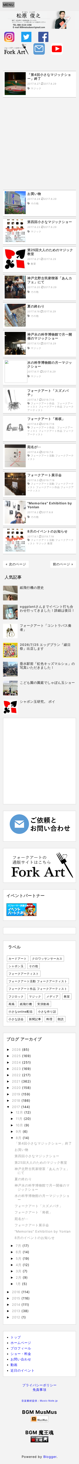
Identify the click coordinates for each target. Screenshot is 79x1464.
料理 (49, 1019)
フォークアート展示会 (32, 1225)
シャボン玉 (16, 966)
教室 (67, 996)
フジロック (16, 996)
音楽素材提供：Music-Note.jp (39, 1400)
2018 (16, 1100)
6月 (19, 1252)
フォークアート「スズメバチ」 (39, 1206)
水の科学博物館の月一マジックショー (42, 1198)
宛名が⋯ (21, 1219)
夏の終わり (23, 1179)
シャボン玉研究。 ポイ (37, 701)
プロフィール (21, 1348)
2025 (17, 1056)
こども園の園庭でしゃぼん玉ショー (47, 683)
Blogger (50, 1457)
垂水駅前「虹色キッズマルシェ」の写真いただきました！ (47, 666)
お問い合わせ (21, 1359)
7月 (19, 1246)
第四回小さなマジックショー (37, 1156)
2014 (16, 1305)
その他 (33, 966)
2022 (17, 1075)
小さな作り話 (47, 1011)
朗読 (61, 1019)
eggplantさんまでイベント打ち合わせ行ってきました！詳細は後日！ (47, 608)
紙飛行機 (26, 1004)
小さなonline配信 (21, 1011)
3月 (19, 1271)
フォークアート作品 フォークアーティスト (38, 988)
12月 (20, 1112)
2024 (17, 1062)
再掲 (12, 1004)
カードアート (18, 958)
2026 (17, 1049)
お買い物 (21, 1150)
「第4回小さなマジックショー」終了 (43, 1143)
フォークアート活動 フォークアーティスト (38, 981)
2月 (19, 1277)
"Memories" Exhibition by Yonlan (43, 1231)
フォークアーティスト (24, 973)
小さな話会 (16, 1019)
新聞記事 (35, 1019)
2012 (16, 1317)
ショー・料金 (21, 1354)
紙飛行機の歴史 (32, 588)
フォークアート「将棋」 (33, 1212)
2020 (17, 1088)
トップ (16, 1337)
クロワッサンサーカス (47, 958)
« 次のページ (16, 564)
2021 (16, 1081)
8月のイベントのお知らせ (35, 1238)
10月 (20, 1125)
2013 (16, 1311)
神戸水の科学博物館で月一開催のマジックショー (42, 1187)
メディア (52, 996)
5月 (19, 1258)
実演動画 (43, 1004)
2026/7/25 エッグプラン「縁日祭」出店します (45, 647)
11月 (20, 1119)
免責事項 (39, 1390)
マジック (35, 996)
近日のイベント (23, 1370)
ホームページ (21, 1343)
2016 (16, 1292)
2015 (16, 1298)
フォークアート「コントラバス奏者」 (46, 627)
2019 (16, 1094)
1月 (19, 1284)
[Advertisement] (39, 143)
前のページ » (63, 564)
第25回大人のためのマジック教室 (41, 1162)
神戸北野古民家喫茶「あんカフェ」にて (42, 1171)
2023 (17, 1069)
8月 (19, 1138)
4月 (19, 1265)
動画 (14, 1365)
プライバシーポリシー (39, 1385)
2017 (16, 1107)
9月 (19, 1131)
